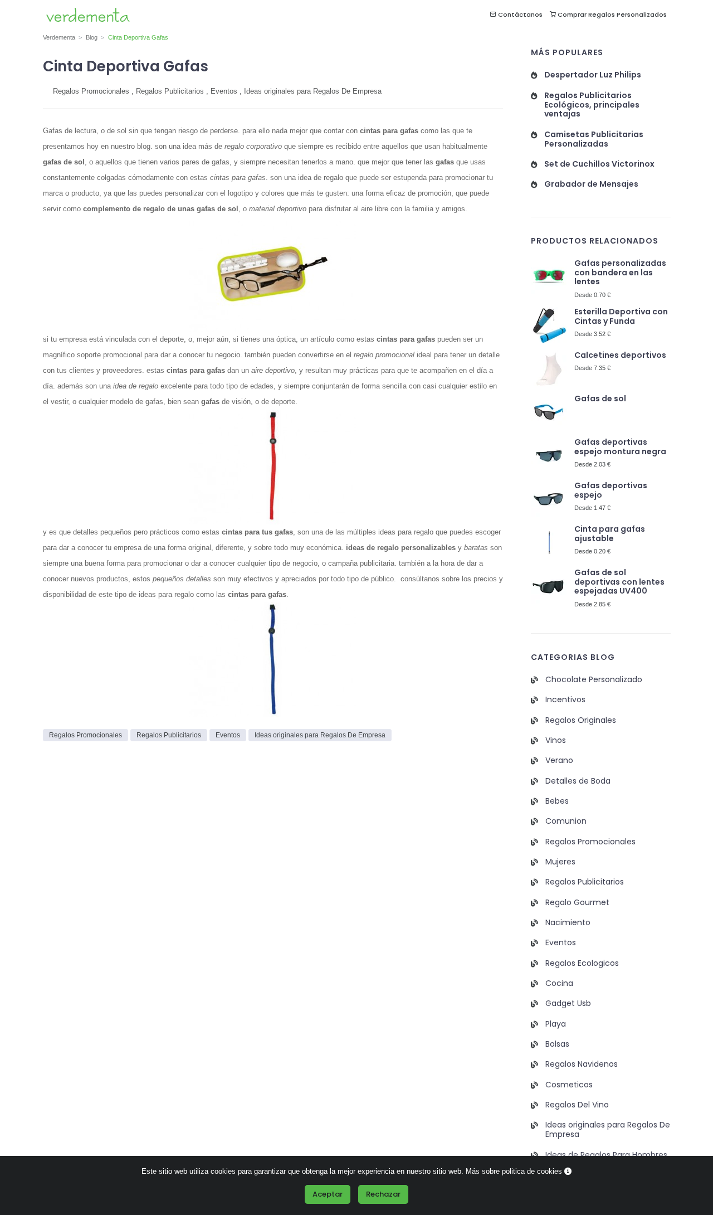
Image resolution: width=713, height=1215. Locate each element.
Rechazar (383, 1194)
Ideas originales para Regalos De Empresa (313, 91)
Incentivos (565, 699)
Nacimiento (567, 922)
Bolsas (557, 1044)
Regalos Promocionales (91, 91)
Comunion (566, 821)
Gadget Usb (568, 1003)
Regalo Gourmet (577, 902)
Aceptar (327, 1194)
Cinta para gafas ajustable (609, 533)
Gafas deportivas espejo (610, 490)
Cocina (559, 983)
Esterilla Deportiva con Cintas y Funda (621, 316)
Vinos (555, 740)
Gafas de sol (600, 399)
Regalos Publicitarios (170, 91)
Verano (559, 760)
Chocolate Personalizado (593, 679)
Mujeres (560, 862)
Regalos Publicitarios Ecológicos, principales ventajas (591, 105)
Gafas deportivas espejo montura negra (620, 447)
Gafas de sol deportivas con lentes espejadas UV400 (619, 582)
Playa (555, 1024)
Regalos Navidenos (581, 1064)
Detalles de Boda (578, 781)
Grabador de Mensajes (591, 184)
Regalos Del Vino (577, 1105)
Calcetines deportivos (620, 355)
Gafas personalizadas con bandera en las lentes (620, 273)
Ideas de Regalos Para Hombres (606, 1155)
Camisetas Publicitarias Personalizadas (593, 139)
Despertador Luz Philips (592, 75)
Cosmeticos (569, 1085)
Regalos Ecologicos (582, 963)
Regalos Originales (580, 720)
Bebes (557, 801)
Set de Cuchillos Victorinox (599, 164)
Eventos (224, 91)
